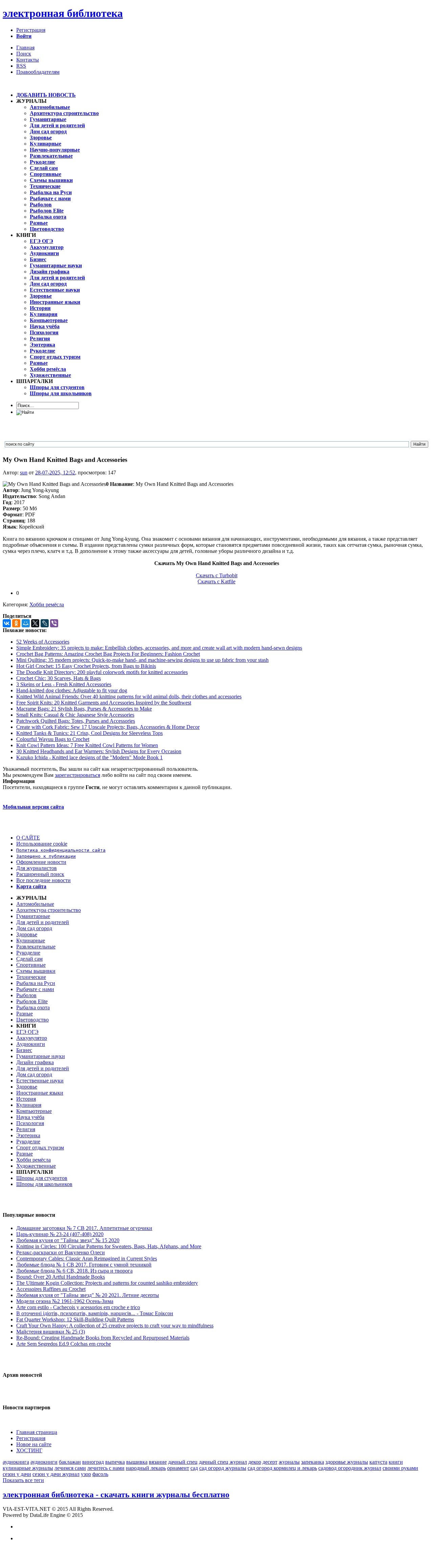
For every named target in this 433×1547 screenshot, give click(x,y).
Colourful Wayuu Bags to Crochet (52, 739)
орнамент (178, 1468)
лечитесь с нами (105, 1468)
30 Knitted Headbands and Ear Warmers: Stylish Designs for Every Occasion (98, 751)
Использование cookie (41, 844)
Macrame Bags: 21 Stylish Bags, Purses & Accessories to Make (84, 709)
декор (254, 1462)
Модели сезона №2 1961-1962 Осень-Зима (64, 1301)
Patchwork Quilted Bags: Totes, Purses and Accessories (75, 721)
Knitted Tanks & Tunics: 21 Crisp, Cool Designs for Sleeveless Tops (89, 733)
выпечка (115, 1462)
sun (23, 472)
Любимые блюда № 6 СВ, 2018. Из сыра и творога (74, 1271)
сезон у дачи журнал (55, 1474)
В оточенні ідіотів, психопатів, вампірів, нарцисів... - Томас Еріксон (94, 1313)
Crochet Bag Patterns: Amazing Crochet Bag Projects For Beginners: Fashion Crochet (108, 654)
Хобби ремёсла (46, 604)
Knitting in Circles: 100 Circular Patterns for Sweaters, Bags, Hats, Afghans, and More (108, 1246)
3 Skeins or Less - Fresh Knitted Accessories (63, 684)
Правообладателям (38, 72)
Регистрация (30, 30)
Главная (25, 47)
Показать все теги (23, 1480)
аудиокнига (16, 1462)
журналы (289, 1462)
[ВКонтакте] (7, 623)
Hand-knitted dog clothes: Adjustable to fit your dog (71, 690)
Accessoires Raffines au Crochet (51, 1289)
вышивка (136, 1462)
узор (86, 1474)
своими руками (400, 1468)
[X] (35, 623)
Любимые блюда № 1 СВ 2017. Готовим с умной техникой (84, 1265)
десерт (270, 1462)
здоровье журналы (346, 1462)
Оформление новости (41, 862)
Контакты (27, 60)
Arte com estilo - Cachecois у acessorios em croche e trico (78, 1307)
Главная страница (36, 1432)
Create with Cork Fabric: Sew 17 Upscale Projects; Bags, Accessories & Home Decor (108, 727)
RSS (21, 66)
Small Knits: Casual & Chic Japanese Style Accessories (75, 715)
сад (194, 1468)
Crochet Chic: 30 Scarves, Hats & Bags (58, 678)
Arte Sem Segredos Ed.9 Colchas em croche (63, 1344)
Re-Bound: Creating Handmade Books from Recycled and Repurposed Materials (102, 1338)
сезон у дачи (17, 1474)
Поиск (23, 54)
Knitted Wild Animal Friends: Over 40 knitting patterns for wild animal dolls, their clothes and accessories (129, 696)
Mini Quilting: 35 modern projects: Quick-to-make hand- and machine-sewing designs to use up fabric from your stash (142, 660)
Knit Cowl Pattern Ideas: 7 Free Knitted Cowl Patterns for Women (87, 745)
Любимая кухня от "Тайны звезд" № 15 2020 (67, 1240)
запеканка (312, 1462)
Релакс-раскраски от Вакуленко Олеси (60, 1252)
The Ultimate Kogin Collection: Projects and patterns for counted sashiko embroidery (107, 1283)
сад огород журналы (222, 1468)
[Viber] (54, 623)
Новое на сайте (33, 1444)
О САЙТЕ (28, 837)
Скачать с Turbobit (216, 575)
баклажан (70, 1462)
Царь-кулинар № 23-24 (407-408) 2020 (60, 1234)
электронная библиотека (63, 13)
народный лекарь (146, 1468)
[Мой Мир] (26, 623)
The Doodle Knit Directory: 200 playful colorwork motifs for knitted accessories (102, 672)
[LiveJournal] (45, 623)
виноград (93, 1462)
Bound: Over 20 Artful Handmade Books (60, 1277)
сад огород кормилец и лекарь (282, 1468)
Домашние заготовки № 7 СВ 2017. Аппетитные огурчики (84, 1228)
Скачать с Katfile (216, 581)
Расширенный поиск (40, 874)
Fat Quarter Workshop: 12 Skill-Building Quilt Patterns (75, 1319)
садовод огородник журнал (349, 1468)
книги (396, 1462)
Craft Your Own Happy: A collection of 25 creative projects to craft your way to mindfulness (114, 1325)
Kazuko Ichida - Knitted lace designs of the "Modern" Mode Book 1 (89, 757)
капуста (378, 1462)
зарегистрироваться (77, 775)
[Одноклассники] (16, 623)
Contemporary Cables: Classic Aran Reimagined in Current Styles (86, 1258)
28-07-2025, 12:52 (55, 472)
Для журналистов (36, 868)
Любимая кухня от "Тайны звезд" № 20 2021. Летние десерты (87, 1295)
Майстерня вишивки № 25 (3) (50, 1332)
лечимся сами (70, 1468)
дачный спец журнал (223, 1462)
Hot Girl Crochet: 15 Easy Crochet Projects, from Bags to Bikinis (86, 666)
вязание (158, 1462)
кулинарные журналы (28, 1468)
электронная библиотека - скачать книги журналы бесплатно (116, 1494)
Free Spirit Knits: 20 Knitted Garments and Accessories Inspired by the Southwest (103, 702)
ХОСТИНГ (29, 1450)
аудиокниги (44, 1462)
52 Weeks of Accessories (42, 642)
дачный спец (183, 1462)
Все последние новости (43, 880)
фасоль (100, 1474)
